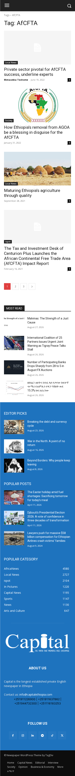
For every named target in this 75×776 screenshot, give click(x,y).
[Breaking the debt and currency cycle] (14, 427)
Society (8, 120)
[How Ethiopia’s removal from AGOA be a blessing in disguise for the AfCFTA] (37, 106)
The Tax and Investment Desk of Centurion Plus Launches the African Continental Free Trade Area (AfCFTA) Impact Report (37, 256)
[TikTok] (52, 735)
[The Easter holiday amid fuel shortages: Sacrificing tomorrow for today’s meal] (14, 497)
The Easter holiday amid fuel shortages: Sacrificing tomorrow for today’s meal (47, 495)
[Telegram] (42, 735)
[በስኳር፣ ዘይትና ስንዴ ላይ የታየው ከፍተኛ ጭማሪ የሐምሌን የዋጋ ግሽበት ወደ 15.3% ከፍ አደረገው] (14, 388)
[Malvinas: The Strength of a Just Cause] (14, 324)
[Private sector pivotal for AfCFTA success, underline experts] (37, 47)
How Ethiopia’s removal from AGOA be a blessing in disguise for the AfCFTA (37, 132)
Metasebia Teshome (16, 79)
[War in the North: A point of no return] (14, 446)
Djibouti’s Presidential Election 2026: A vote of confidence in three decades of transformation (48, 516)
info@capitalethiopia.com (35, 694)
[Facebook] (13, 735)
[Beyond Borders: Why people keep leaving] (14, 466)
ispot (8, 241)
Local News (11, 62)
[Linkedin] (32, 735)
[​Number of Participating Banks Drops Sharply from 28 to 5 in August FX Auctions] (14, 367)
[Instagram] (23, 735)
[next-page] (32, 286)
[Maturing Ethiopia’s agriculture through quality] (37, 168)
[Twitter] (62, 735)
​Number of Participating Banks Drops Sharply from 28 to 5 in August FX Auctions (46, 366)
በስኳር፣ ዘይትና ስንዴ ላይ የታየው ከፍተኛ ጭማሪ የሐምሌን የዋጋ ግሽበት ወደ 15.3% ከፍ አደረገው (48, 386)
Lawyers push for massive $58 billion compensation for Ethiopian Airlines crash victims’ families (48, 536)
